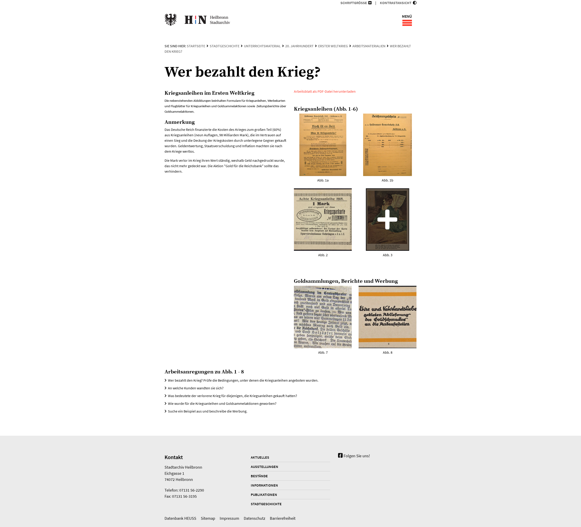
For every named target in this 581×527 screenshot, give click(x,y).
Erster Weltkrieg (333, 46)
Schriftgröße (353, 2)
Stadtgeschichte (224, 46)
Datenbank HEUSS (180, 518)
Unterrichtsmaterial (262, 46)
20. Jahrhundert (299, 46)
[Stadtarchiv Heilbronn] (197, 20)
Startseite (196, 46)
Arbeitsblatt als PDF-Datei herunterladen (325, 91)
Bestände (259, 476)
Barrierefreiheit (282, 518)
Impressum (229, 518)
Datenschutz (254, 518)
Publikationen (264, 494)
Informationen (264, 485)
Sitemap (208, 518)
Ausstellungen (264, 466)
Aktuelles (260, 457)
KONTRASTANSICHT (396, 2)
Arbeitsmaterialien (368, 46)
